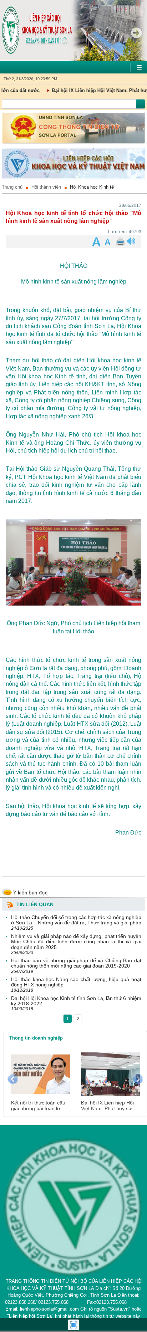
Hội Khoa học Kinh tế (92, 187)
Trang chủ (12, 187)
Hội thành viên (46, 187)
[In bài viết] (120, 241)
